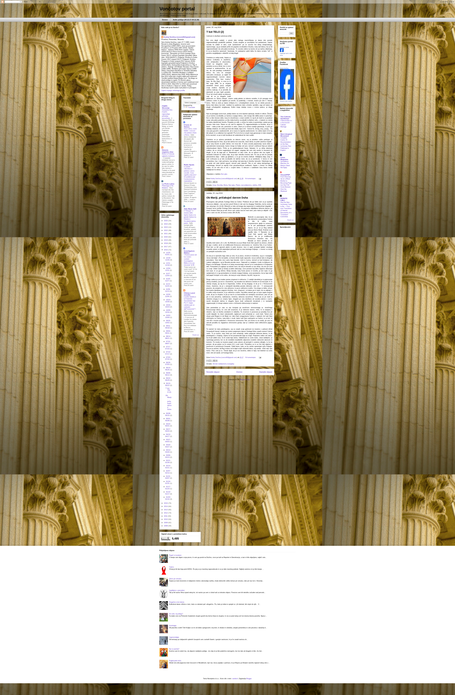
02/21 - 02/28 (168, 461)
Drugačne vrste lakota (176, 602)
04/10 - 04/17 (168, 435)
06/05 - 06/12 (168, 374)
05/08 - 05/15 (168, 414)
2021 (166, 233)
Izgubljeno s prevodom (177, 590)
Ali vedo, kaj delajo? (176, 614)
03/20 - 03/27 (168, 446)
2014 (166, 506)
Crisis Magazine (284, 158)
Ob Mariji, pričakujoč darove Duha (227, 197)
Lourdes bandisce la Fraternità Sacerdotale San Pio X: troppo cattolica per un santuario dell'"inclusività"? (190, 303)
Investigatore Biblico (189, 252)
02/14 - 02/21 (168, 467)
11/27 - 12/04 (168, 274)
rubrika (255, 185)
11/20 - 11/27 (168, 280)
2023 (166, 227)
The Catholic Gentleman (285, 118)
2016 (166, 250)
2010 (166, 519)
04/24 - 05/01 (168, 425)
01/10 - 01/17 (168, 493)
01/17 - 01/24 (168, 488)
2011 (166, 516)
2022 (166, 230)
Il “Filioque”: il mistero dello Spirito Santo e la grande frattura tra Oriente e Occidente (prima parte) (190, 217)
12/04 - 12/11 (168, 269)
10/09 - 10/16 (168, 311)
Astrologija (172, 625)
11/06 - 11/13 (168, 290)
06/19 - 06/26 (168, 369)
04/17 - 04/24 (168, 430)
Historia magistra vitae (167, 151)
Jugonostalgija (174, 637)
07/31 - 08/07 (168, 342)
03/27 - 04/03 (168, 440)
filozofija (220, 185)
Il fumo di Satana (187, 126)
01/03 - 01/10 (168, 498)
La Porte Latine (168, 184)
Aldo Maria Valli (190, 209)
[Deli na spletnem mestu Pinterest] (216, 182)
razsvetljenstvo (246, 185)
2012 (166, 513)
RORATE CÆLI (283, 199)
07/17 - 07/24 (168, 348)
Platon (238, 185)
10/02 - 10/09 (168, 316)
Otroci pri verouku (175, 579)
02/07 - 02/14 (168, 472)
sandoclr (235, 678)
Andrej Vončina (284, 68)
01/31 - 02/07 (168, 477)
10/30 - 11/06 (168, 295)
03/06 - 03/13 (168, 456)
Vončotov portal (177, 8)
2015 (166, 503)
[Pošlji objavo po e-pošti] (207, 182)
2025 (166, 221)
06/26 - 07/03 (168, 363)
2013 (166, 510)
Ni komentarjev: (251, 178)
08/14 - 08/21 (168, 337)
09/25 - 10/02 (168, 322)
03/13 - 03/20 (168, 451)
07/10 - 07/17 (168, 353)
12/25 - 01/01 (168, 254)
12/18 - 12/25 (168, 259)
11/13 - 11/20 (168, 285)
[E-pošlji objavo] (259, 178)
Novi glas (224, 174)
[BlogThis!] (210, 182)
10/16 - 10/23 (168, 306)
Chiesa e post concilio (189, 294)
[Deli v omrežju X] (212, 182)
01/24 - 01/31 (168, 482)
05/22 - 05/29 (168, 379)
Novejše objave (213, 372)
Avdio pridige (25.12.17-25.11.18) (186, 20)
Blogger (248, 678)
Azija (214, 185)
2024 (166, 224)
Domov (165, 20)
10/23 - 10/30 (168, 301)
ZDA (259, 185)
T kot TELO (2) (215, 31)
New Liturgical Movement (286, 135)
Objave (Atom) (245, 379)
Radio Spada (189, 165)
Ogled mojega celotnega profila (173, 90)
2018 (166, 243)
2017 (166, 247)
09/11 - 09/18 (168, 327)
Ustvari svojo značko (286, 101)
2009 (166, 523)
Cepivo (171, 567)
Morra (226, 185)
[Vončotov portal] (282, 51)
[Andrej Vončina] (287, 99)
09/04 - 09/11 (168, 332)
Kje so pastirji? (174, 649)
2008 (166, 526)
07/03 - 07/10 (168, 358)
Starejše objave (265, 372)
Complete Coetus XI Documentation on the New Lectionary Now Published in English (285, 144)
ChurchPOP (285, 175)
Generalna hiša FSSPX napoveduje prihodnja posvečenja (167, 114)
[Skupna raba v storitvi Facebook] (214, 182)
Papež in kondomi (175, 555)
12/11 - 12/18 (168, 264)
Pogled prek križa (175, 661)
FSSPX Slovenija (165, 107)
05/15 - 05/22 (168, 384)
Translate (191, 107)
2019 (166, 240)
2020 (166, 237)
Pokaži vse (195, 335)
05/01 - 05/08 (168, 420)
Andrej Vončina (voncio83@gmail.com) (179, 37)
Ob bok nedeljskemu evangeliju (223, 364)
